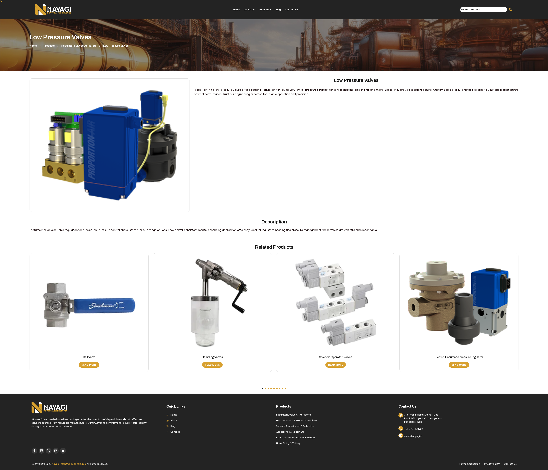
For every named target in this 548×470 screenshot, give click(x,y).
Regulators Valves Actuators (78, 45)
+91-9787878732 (413, 429)
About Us (249, 9)
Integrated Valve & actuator (459, 357)
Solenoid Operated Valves (212, 357)
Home (236, 9)
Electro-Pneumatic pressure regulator (335, 357)
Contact (175, 431)
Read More (89, 364)
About (173, 420)
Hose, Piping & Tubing (288, 443)
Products (264, 9)
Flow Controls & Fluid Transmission (295, 437)
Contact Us (291, 9)
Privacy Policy (492, 464)
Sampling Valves (89, 357)
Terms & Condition (469, 464)
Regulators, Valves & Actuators (293, 414)
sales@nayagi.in (413, 436)
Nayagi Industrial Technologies (69, 464)
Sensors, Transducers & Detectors (295, 426)
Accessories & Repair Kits (290, 431)
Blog (278, 9)
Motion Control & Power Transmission (297, 420)
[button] (262, 388)
